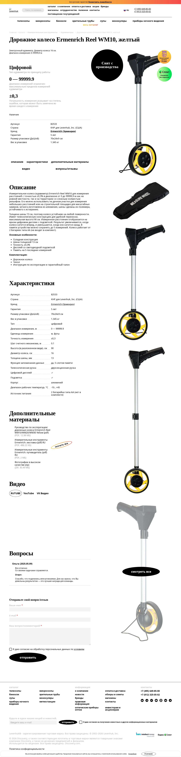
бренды (105, 6)
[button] (156, 10)
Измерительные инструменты (42, 32)
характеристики (37, 161)
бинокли (61, 21)
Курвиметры (67, 32)
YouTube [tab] (28, 493)
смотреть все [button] (141, 571)
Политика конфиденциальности (26, 749)
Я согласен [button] (149, 754)
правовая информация (82, 703)
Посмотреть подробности (100, 2)
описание (17, 161)
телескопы (23, 21)
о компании (64, 6)
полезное (83, 10)
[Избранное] (159, 10)
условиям (79, 649)
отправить (68, 722)
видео (26, 168)
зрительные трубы (83, 21)
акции (95, 6)
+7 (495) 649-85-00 (142, 9)
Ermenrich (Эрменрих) (63, 131)
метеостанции (47, 702)
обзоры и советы (114, 694)
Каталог (21, 32)
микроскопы (43, 21)
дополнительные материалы (70, 161)
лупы (103, 21)
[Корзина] (167, 10)
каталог (52, 6)
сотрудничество (68, 10)
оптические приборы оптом (87, 708)
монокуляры (119, 21)
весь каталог (90, 24)
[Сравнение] (163, 10)
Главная (12, 32)
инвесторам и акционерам (112, 708)
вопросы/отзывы (67, 168)
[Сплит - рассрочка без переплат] (164, 74)
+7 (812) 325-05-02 (142, 11)
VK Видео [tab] (43, 493)
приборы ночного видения (148, 21)
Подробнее (132, 754)
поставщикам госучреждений (63, 14)
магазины (53, 10)
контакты (95, 10)
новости (79, 694)
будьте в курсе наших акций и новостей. (33, 718)
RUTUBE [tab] (15, 493)
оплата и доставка (81, 6)
